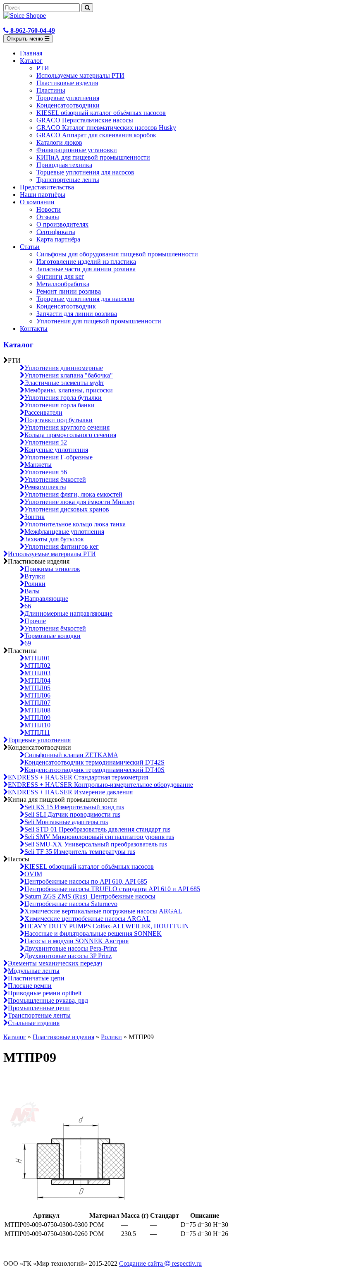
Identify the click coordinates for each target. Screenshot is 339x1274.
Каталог (31, 60)
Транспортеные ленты (67, 179)
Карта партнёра (58, 239)
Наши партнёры (42, 194)
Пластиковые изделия (67, 82)
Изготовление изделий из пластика (86, 261)
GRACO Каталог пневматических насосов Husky (106, 127)
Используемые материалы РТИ (80, 75)
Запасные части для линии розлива (86, 268)
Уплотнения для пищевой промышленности (98, 321)
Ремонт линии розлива (68, 291)
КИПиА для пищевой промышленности (93, 157)
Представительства (47, 187)
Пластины (50, 90)
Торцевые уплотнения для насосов (85, 172)
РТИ (42, 68)
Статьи (30, 246)
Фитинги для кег (60, 276)
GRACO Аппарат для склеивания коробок (96, 135)
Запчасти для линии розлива (76, 313)
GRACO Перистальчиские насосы (84, 120)
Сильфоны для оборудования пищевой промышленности (117, 254)
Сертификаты (55, 231)
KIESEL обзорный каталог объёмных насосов (101, 112)
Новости (48, 209)
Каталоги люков (59, 142)
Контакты (34, 328)
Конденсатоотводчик (66, 306)
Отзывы (47, 216)
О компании (37, 202)
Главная (31, 53)
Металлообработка (62, 283)
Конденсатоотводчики (68, 105)
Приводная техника (64, 164)
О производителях (62, 224)
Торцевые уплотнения (67, 97)
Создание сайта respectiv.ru (160, 1263)
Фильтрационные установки (76, 149)
